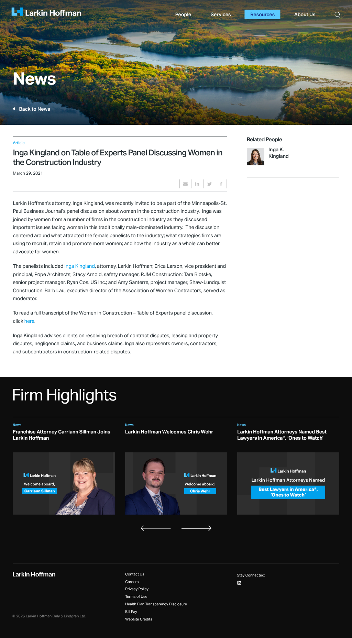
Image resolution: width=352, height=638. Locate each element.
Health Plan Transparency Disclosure (156, 604)
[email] (185, 183)
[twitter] (209, 183)
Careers (132, 582)
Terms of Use (136, 597)
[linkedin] (197, 183)
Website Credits (138, 620)
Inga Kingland (79, 266)
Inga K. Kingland (278, 153)
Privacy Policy (136, 589)
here (29, 321)
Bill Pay (131, 612)
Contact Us (134, 574)
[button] (337, 14)
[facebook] (221, 183)
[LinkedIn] (239, 582)
